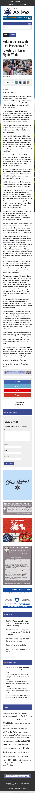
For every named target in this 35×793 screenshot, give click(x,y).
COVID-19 (7, 731)
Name (6, 444)
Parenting (18, 756)
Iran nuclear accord (13, 741)
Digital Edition (17, 732)
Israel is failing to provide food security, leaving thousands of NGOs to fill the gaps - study (18, 677)
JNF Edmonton (20, 748)
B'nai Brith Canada (24, 716)
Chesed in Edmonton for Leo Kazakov (16, 645)
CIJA (26, 728)
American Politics (17, 713)
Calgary (26, 723)
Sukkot (26, 760)
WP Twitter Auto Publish (11, 792)
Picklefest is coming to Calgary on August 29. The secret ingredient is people (19, 640)
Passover (24, 756)
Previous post (20, 402)
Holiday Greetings (12, 4)
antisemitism (12, 716)
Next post (18, 405)
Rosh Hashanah (14, 760)
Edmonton (25, 732)
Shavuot (23, 760)
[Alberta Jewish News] (17, 12)
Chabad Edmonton (14, 728)
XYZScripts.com (25, 792)
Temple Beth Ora (9, 763)
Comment (7, 430)
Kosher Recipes (17, 752)
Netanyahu (13, 756)
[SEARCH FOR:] (17, 28)
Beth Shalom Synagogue (18, 723)
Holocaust (6, 741)
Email (6, 450)
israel (21, 740)
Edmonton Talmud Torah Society (17, 737)
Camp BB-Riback (14, 726)
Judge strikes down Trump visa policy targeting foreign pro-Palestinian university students (18, 690)
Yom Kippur (10, 765)
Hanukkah (26, 737)
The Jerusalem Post (11, 662)
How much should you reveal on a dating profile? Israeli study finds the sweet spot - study (18, 670)
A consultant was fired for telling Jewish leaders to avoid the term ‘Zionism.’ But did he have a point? (19, 632)
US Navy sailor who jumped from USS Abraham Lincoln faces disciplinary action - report (18, 684)
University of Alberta (20, 763)
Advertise (17, 1)
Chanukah (21, 728)
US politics (27, 763)
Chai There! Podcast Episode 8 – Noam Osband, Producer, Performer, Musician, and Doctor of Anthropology (18, 623)
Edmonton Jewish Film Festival (12, 735)
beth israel (14, 720)
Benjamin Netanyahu (7, 720)
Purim (4, 760)
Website (6, 456)
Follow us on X (22, 4)
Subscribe (10, 1)
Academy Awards (6, 713)
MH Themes (25, 788)
